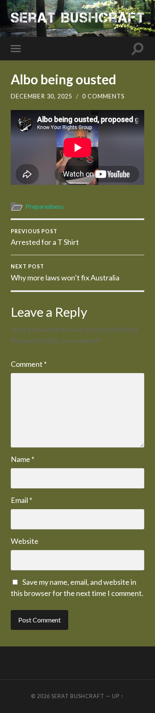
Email (21, 500)
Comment (29, 363)
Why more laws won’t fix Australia (65, 272)
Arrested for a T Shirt (45, 237)
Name (22, 459)
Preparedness (45, 206)
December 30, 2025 (41, 96)
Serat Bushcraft (78, 696)
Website (24, 541)
